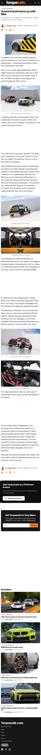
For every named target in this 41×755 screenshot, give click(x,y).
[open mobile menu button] (2, 3)
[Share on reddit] (10, 30)
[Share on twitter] (6, 30)
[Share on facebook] (2, 30)
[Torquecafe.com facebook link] (2, 749)
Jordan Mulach (9, 619)
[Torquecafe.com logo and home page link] (16, 3)
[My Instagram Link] (9, 749)
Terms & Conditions (6, 741)
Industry (8, 675)
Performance (9, 8)
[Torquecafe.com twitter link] (6, 749)
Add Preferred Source (15, 498)
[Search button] (35, 2)
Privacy (3, 738)
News (3, 8)
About (2, 729)
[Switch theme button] (38, 2)
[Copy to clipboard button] (13, 30)
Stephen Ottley (11, 25)
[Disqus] (20, 561)
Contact (3, 735)
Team (2, 732)
